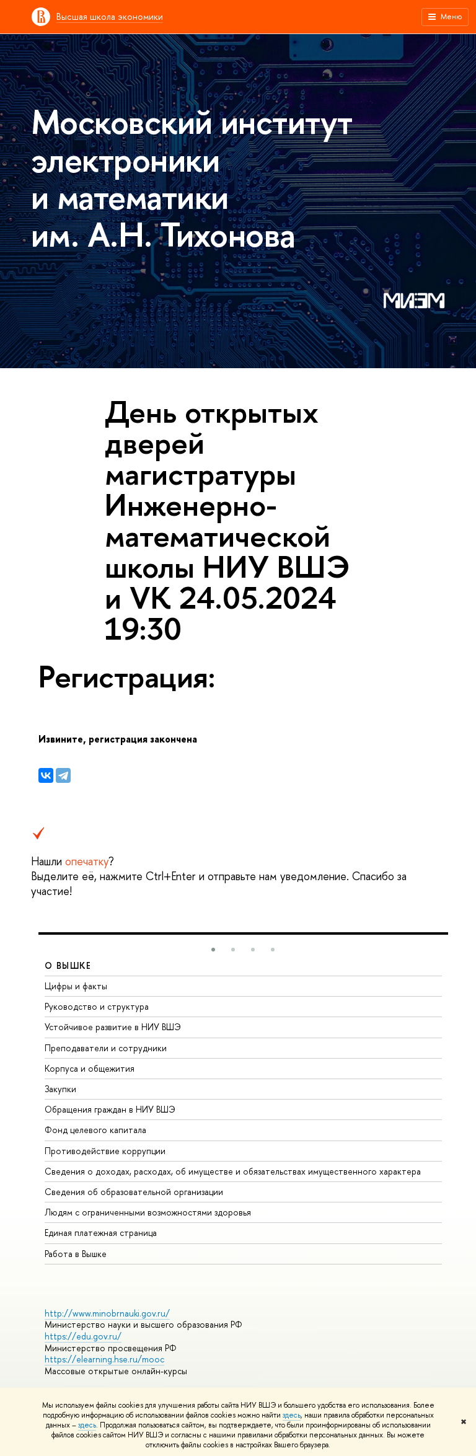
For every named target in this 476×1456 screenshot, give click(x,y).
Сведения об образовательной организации (134, 1192)
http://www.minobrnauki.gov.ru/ (107, 1313)
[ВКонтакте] (45, 775)
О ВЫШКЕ (68, 965)
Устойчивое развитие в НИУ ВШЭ (113, 1027)
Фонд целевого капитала (95, 1130)
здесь (292, 1415)
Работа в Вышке (76, 1254)
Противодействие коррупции (105, 1151)
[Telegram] (63, 775)
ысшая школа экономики (109, 16)
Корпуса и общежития (89, 1068)
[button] (213, 949)
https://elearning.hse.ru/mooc (104, 1359)
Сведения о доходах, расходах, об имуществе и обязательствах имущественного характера (233, 1171)
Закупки (60, 1089)
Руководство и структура (97, 1006)
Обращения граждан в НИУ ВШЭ (110, 1109)
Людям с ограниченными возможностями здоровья (148, 1212)
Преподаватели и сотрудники (106, 1048)
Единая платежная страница (101, 1232)
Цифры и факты (76, 986)
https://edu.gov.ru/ (83, 1336)
